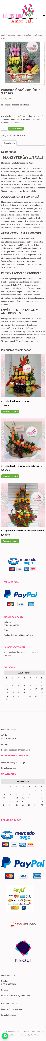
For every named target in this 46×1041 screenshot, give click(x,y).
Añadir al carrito (15, 129)
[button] (5, 1036)
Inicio (3, 35)
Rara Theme (11, 1035)
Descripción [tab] (9, 143)
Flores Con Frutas (14, 35)
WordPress (35, 1035)
